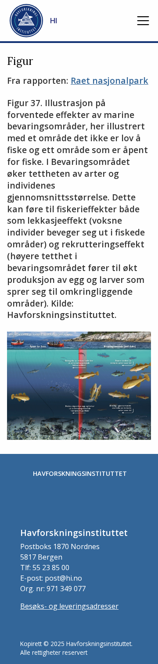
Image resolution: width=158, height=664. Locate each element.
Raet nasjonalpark (109, 80)
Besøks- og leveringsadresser (69, 606)
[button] (143, 21)
